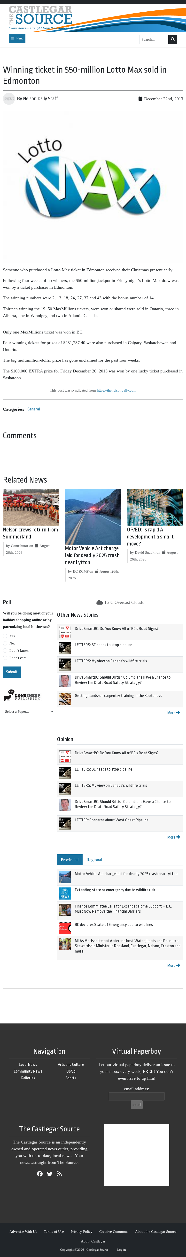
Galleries (28, 1078)
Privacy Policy (82, 1231)
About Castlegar (93, 1241)
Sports (71, 1078)
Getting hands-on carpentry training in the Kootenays (118, 695)
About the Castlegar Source (156, 1231)
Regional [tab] (94, 859)
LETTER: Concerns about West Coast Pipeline (111, 820)
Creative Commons (113, 1231)
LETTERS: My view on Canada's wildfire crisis (111, 661)
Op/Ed (71, 1071)
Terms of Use (54, 1231)
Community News (28, 1071)
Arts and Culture (71, 1064)
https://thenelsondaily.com (116, 390)
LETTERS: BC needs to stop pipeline (103, 645)
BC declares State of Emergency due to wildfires (114, 924)
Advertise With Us (23, 1231)
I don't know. (19, 650)
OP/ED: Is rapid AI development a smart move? (150, 537)
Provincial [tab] (70, 859)
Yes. (12, 636)
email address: (136, 1088)
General (33, 409)
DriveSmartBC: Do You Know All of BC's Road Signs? (117, 628)
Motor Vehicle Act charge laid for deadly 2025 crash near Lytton (92, 555)
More (171, 713)
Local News (28, 1064)
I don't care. (18, 658)
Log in (121, 1249)
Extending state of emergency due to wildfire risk (115, 890)
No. (12, 643)
